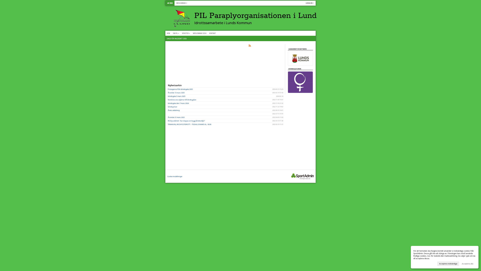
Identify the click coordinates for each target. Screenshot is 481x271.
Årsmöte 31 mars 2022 (176, 117)
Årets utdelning (173, 110)
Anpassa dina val (420, 263)
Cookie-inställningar (174, 176)
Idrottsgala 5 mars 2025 (176, 96)
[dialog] (444, 257)
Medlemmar (181, 3)
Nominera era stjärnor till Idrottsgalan (182, 100)
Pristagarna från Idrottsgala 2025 (180, 89)
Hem (171, 3)
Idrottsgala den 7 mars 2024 (178, 103)
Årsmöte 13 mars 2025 (176, 93)
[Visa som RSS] (250, 46)
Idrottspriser (172, 107)
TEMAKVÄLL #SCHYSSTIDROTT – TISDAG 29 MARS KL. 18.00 (189, 124)
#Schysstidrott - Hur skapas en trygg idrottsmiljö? (186, 121)
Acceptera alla (467, 263)
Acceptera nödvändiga (448, 263)
